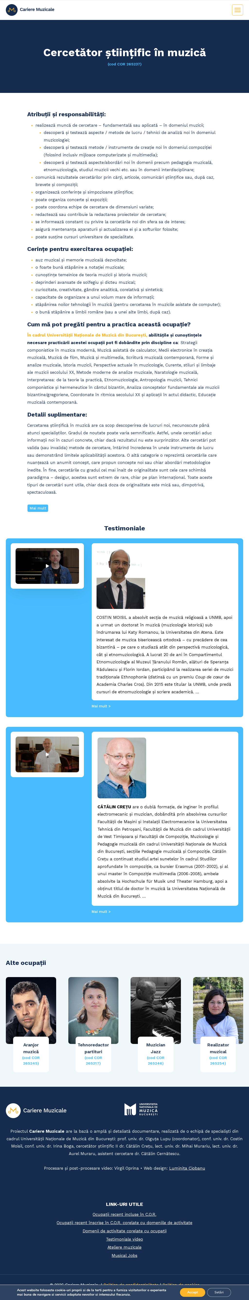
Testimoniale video (124, 1239)
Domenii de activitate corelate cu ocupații (125, 1231)
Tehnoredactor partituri (93, 1053)
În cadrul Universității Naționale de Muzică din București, (87, 335)
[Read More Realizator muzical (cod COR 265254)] (218, 1010)
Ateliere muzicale (124, 1247)
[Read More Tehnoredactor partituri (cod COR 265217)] (93, 1010)
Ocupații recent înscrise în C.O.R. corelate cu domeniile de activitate (124, 1222)
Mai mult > (101, 706)
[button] (47, 566)
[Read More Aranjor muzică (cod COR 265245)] (31, 1010)
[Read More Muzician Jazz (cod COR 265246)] (156, 1010)
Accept (192, 1292)
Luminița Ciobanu (187, 1168)
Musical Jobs (124, 1255)
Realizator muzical (218, 1053)
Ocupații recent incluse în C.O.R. (124, 1214)
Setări (219, 1292)
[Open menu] (237, 10)
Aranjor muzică (31, 1053)
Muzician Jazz (155, 1053)
